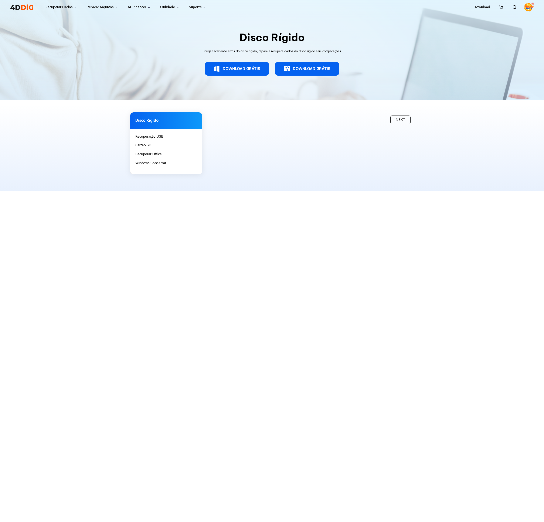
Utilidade (167, 7)
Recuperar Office (148, 154)
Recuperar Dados (59, 7)
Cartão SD (143, 145)
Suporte (195, 7)
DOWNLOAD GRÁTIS (241, 68)
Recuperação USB (149, 136)
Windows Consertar (150, 163)
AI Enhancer (137, 7)
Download (482, 7)
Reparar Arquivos (100, 7)
